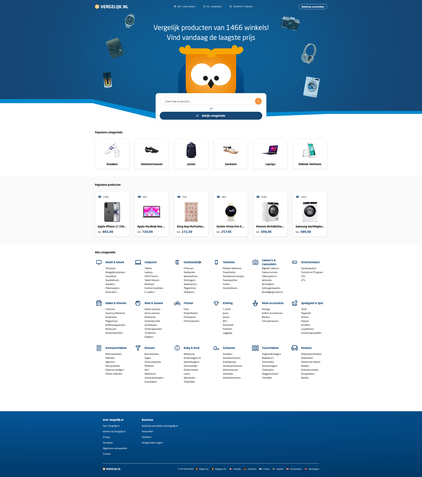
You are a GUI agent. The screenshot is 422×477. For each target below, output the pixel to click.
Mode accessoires (273, 303)
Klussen (150, 348)
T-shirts (227, 309)
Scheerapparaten (153, 329)
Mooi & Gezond (154, 303)
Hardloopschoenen (232, 365)
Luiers (187, 373)
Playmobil (306, 313)
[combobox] (211, 101)
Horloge (266, 309)
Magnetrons (190, 288)
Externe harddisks (154, 288)
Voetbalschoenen (232, 377)
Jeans (225, 313)
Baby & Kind (191, 348)
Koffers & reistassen (272, 313)
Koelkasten (189, 272)
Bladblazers (268, 358)
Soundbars (111, 276)
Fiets (186, 309)
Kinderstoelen (191, 369)
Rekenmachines (114, 354)
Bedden (305, 365)
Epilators (149, 336)
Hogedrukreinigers (271, 354)
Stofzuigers (190, 280)
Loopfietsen (307, 329)
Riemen (266, 317)
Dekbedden (307, 358)
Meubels (306, 348)
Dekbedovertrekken (311, 354)
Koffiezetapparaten (115, 325)
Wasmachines (191, 276)
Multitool (149, 365)
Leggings (227, 332)
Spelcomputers (308, 268)
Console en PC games (312, 272)
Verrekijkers (268, 284)
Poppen (305, 321)
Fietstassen (190, 317)
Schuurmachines (153, 361)
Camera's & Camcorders (269, 262)
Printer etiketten (114, 373)
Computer (151, 262)
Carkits (226, 284)
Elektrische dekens (310, 361)
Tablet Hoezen (152, 280)
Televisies (111, 268)
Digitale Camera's (270, 268)
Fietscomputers (192, 321)
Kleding (228, 303)
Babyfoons (189, 354)
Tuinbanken (268, 369)
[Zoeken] (258, 101)
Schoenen (229, 348)
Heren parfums (152, 313)
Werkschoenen (230, 369)
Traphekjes (189, 381)
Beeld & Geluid (115, 262)
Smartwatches (230, 280)
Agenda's (110, 361)
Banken (305, 377)
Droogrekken (308, 373)
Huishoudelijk (192, 262)
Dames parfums (152, 309)
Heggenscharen (270, 373)
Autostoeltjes (191, 365)
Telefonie (229, 262)
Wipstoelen (189, 377)
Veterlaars (228, 373)
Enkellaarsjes (229, 361)
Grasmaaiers (151, 381)
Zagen (148, 358)
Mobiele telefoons (232, 268)
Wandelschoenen (232, 358)
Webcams (267, 280)
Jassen (226, 317)
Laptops (149, 272)
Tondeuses (150, 332)
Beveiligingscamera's (272, 292)
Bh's (225, 321)
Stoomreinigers (269, 365)
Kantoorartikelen (116, 348)
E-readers (150, 292)
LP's (303, 280)
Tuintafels (267, 377)
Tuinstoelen (268, 361)
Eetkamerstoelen (310, 369)
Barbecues (111, 329)
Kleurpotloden (113, 365)
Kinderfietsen (191, 313)
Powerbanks (229, 272)
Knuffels (305, 325)
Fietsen (188, 303)
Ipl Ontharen (151, 325)
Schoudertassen (270, 321)
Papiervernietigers (115, 369)
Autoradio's (111, 292)
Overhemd (228, 325)
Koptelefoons (112, 280)
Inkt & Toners (151, 276)
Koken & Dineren (116, 303)
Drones (305, 317)
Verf (147, 369)
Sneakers (227, 354)
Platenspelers (113, 288)
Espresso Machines (115, 313)
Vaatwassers (190, 284)
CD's (303, 276)
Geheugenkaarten (271, 288)
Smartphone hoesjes (233, 276)
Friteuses (189, 268)
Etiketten (110, 358)
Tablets (148, 268)
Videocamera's (269, 276)
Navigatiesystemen (115, 272)
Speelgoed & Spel (312, 303)
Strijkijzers (189, 292)
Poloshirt (227, 329)
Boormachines (152, 354)
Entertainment (310, 262)
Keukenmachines (114, 332)
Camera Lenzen (270, 272)
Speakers (110, 284)
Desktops (149, 284)
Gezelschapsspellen (311, 332)
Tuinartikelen (270, 348)
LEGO (304, 309)
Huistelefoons (230, 288)
